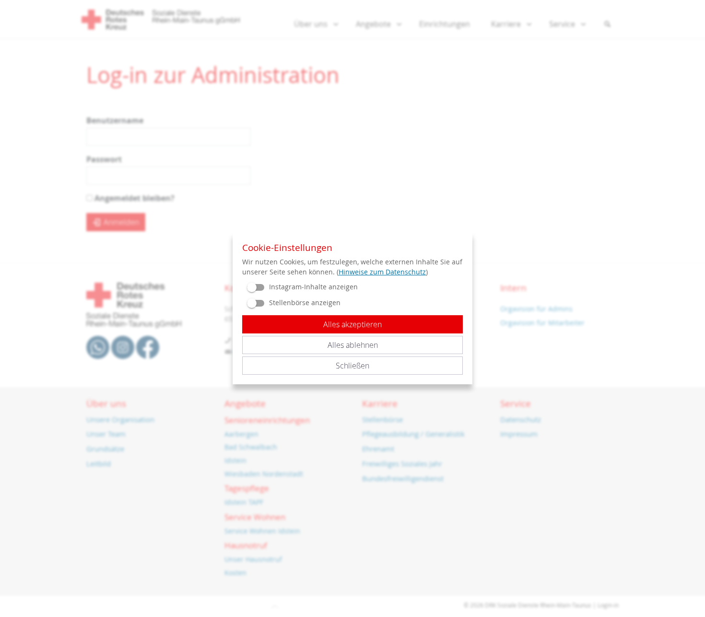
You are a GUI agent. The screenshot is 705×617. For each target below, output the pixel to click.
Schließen (352, 365)
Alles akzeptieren (352, 324)
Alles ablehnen (353, 345)
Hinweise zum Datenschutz (382, 271)
